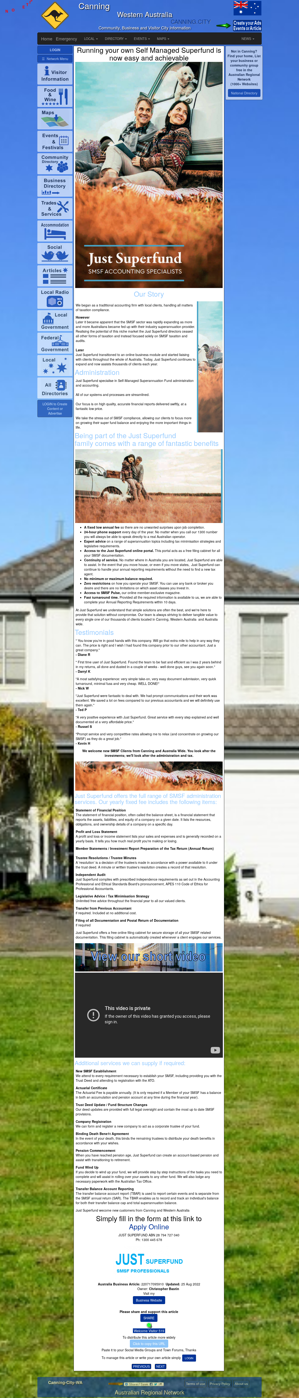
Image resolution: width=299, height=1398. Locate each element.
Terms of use (195, 1384)
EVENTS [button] (141, 38)
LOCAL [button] (90, 38)
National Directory (244, 93)
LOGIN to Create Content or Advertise (55, 409)
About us (241, 1384)
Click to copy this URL (149, 1343)
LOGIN (189, 1358)
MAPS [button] (162, 38)
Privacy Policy (220, 1384)
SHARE (148, 1318)
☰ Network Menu (55, 58)
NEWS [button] (247, 38)
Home (46, 39)
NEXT (160, 1366)
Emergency (66, 39)
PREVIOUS (141, 1366)
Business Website (149, 1300)
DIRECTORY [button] (115, 38)
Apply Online (149, 1226)
